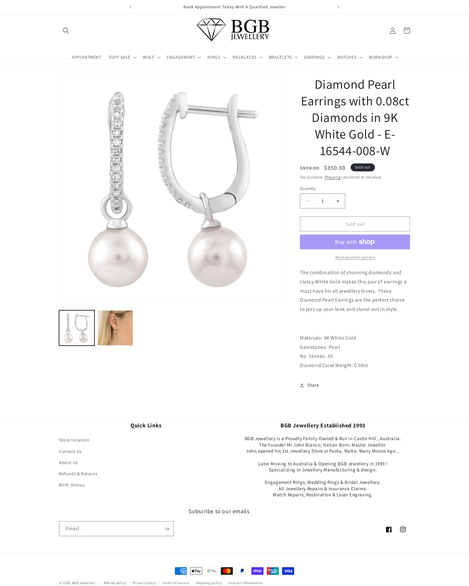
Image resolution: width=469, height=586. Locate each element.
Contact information (245, 582)
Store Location (74, 440)
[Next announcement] (338, 7)
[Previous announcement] (130, 7)
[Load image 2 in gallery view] (115, 328)
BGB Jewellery (83, 583)
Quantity (308, 188)
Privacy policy (144, 582)
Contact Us (70, 451)
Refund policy (115, 582)
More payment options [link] (355, 257)
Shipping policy (209, 582)
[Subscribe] (167, 529)
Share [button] (313, 385)
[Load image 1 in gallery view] (76, 328)
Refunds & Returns (78, 474)
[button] (66, 31)
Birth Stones (72, 485)
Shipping (332, 177)
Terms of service (175, 582)
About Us (68, 462)
